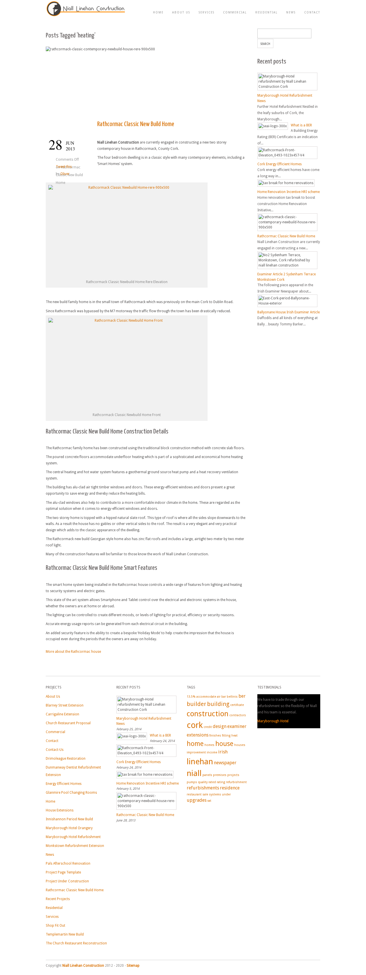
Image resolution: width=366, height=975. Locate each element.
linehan (200, 761)
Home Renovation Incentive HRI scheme (288, 192)
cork (195, 725)
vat (209, 801)
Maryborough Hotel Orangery (69, 828)
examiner (236, 726)
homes (209, 745)
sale (205, 794)
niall (194, 773)
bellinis (232, 697)
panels (207, 775)
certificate (237, 705)
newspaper (225, 762)
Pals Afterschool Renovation (68, 863)
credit (208, 727)
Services (206, 12)
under (226, 794)
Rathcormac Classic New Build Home (135, 124)
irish (223, 752)
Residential (266, 12)
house (224, 744)
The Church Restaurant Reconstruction (76, 943)
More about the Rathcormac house (73, 652)
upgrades (196, 800)
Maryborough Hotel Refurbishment (73, 837)
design (219, 726)
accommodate (206, 697)
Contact (312, 12)
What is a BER (301, 125)
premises (219, 775)
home (195, 744)
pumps (192, 782)
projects (233, 775)
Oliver (64, 174)
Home (158, 12)
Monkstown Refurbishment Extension (75, 846)
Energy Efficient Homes (63, 784)
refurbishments (203, 788)
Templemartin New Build (65, 934)
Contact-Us (54, 750)
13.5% (191, 697)
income (212, 752)
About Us (181, 12)
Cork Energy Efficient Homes (279, 164)
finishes (215, 735)
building (218, 704)
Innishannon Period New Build (69, 819)
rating (221, 782)
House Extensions (59, 810)
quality (203, 782)
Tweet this (64, 167)
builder (196, 704)
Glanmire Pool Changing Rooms (71, 793)
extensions (197, 735)
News (291, 12)
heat (234, 735)
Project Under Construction (67, 881)
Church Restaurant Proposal (68, 723)
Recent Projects (58, 899)
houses (239, 745)
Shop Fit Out (55, 926)
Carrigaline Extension (62, 714)
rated (212, 782)
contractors (237, 715)
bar (223, 697)
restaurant (194, 794)
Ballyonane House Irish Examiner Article (288, 312)
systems (215, 794)
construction (207, 713)
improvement (196, 752)
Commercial (235, 12)
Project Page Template (63, 872)
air (218, 697)
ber (242, 696)
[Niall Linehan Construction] (86, 16)
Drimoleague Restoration (65, 759)
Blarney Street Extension (64, 705)
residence (230, 788)
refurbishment (236, 782)
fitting (226, 735)
